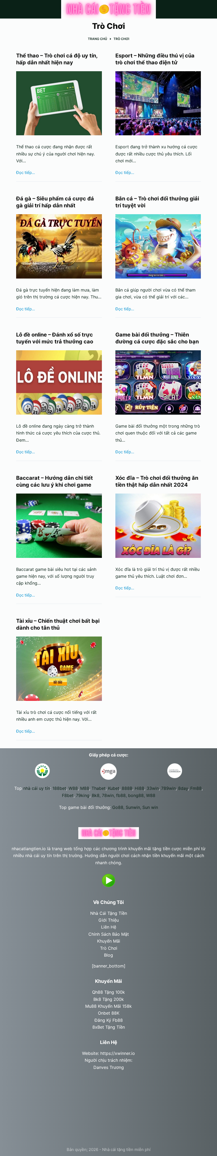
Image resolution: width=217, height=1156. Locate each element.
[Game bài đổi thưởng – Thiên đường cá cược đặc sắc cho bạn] (158, 382)
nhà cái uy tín (36, 788)
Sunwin (133, 807)
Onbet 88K (108, 1013)
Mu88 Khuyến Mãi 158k (108, 1006)
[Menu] (203, 9)
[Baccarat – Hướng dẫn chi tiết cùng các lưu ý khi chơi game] (59, 526)
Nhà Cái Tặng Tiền (108, 913)
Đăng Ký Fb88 (108, 1020)
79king (82, 795)
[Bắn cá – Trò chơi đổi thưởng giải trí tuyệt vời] (158, 246)
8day (183, 788)
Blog (108, 955)
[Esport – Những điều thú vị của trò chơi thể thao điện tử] (158, 103)
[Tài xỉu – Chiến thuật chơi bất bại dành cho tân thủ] (59, 669)
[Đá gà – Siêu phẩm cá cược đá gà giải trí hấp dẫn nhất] (59, 246)
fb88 (121, 795)
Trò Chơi (108, 948)
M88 (84, 788)
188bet (59, 788)
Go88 (117, 807)
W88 (73, 788)
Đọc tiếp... (25, 173)
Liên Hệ (108, 927)
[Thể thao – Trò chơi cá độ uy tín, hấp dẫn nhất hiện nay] (59, 103)
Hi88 (139, 788)
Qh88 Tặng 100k (108, 992)
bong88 (136, 795)
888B (127, 788)
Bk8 (96, 795)
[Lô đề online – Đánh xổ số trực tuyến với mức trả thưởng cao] (59, 382)
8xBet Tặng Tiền (108, 1027)
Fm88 (196, 788)
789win (168, 788)
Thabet (99, 788)
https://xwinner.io (117, 1053)
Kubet (113, 788)
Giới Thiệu (108, 920)
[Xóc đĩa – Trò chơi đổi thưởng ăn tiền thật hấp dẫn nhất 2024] (158, 526)
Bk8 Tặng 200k (108, 999)
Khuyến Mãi (108, 941)
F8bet (68, 795)
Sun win (150, 807)
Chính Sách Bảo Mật (108, 934)
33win (153, 788)
